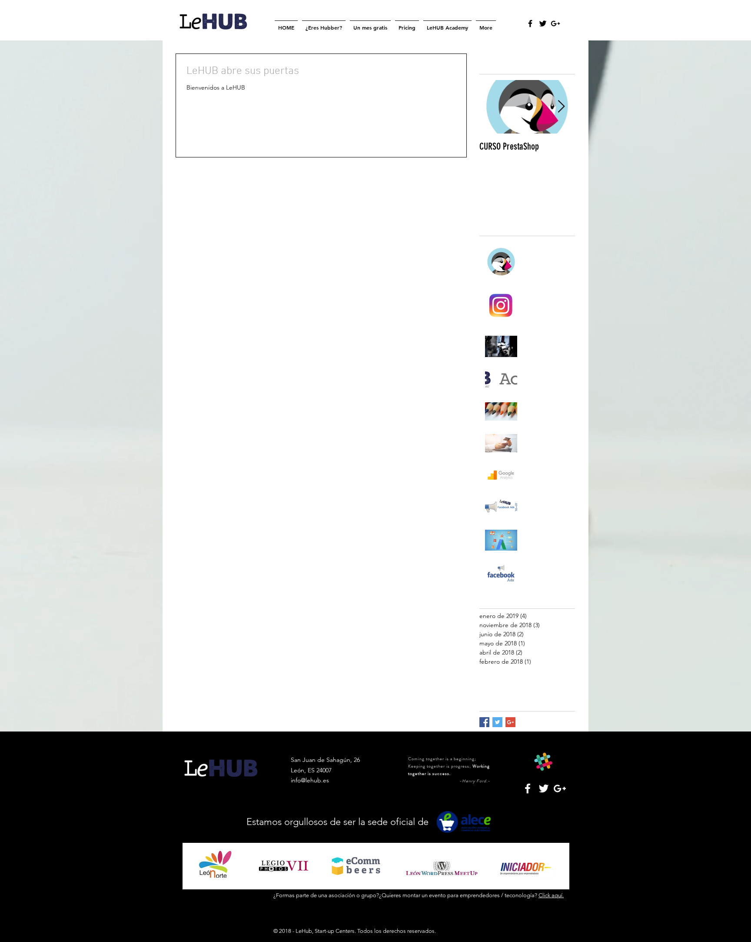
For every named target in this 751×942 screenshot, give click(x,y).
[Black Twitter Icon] (543, 23)
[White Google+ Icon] (559, 788)
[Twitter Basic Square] (497, 722)
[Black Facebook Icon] (530, 23)
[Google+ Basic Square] (510, 722)
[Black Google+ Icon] (555, 23)
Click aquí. (551, 895)
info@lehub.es (310, 780)
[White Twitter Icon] (543, 788)
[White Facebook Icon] (527, 788)
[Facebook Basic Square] (484, 722)
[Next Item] (561, 107)
